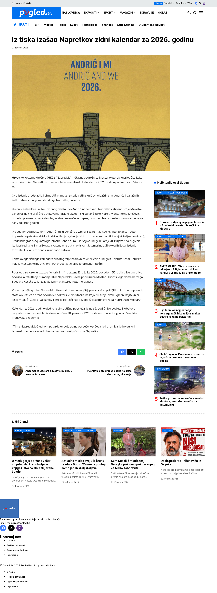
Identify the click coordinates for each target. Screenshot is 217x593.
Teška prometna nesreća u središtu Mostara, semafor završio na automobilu (182, 401)
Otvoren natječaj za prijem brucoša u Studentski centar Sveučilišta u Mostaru (182, 225)
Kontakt (27, 3)
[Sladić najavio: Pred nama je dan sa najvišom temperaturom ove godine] (179, 336)
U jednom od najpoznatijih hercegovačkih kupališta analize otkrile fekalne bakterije (180, 313)
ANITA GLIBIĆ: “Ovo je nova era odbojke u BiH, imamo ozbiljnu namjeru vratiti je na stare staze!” (181, 269)
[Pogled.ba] (36, 13)
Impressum (12, 555)
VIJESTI (21, 24)
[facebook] (196, 3)
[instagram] (204, 3)
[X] (200, 3)
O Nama (16, 3)
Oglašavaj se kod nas (17, 550)
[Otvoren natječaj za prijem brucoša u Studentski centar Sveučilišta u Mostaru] (179, 204)
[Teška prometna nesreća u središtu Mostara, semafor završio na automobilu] (179, 380)
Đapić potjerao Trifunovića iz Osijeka (181, 462)
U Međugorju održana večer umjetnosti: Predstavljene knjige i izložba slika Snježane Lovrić (33, 466)
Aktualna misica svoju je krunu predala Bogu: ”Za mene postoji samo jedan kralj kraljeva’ (84, 464)
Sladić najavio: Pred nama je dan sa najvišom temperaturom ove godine (182, 357)
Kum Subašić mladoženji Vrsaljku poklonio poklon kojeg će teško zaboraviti (133, 464)
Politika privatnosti (16, 545)
